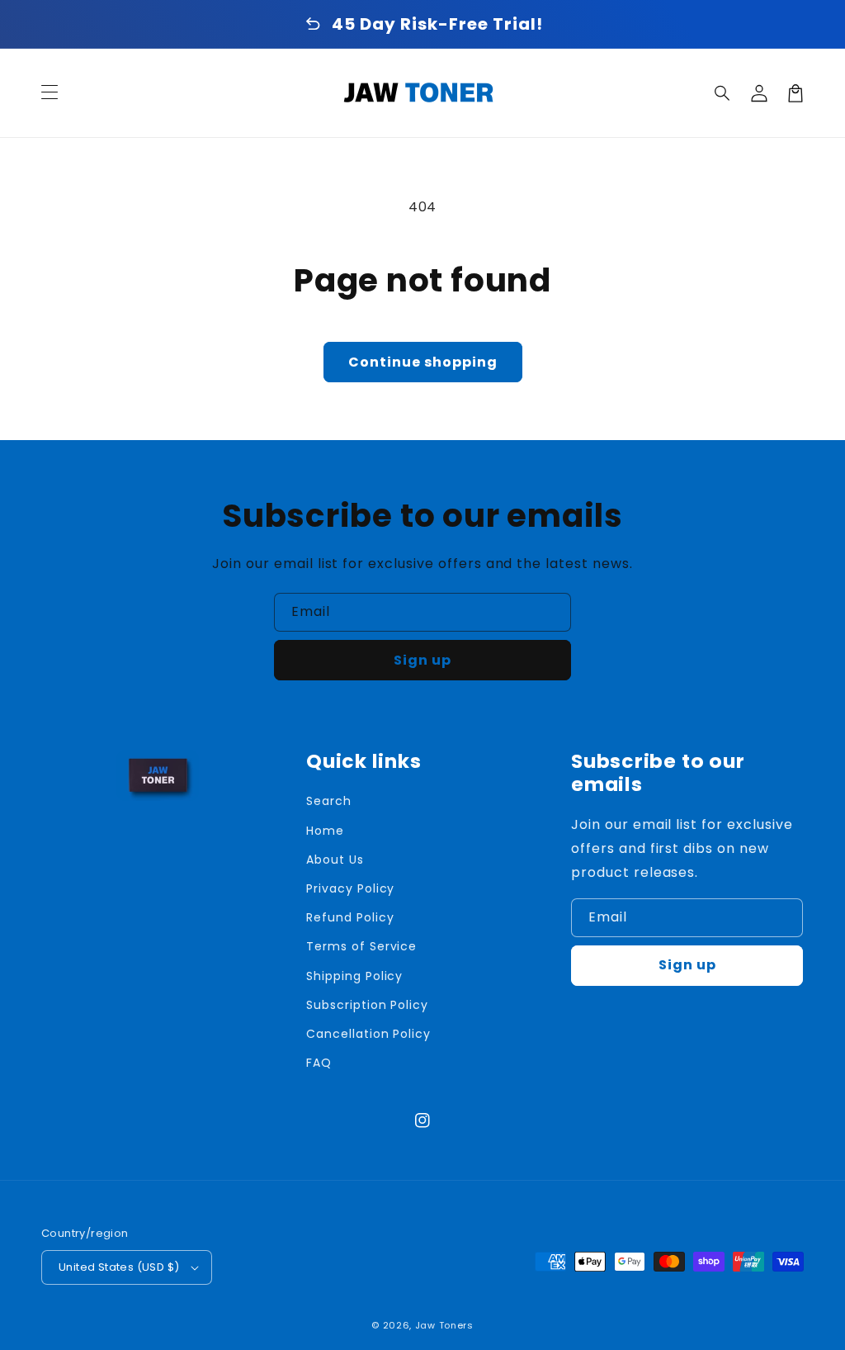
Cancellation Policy (368, 1034)
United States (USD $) (119, 1267)
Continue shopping (423, 362)
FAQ (319, 1062)
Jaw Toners (444, 1325)
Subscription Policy (367, 1005)
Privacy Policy (350, 888)
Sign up (422, 660)
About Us (335, 859)
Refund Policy (350, 917)
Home (325, 830)
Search (329, 801)
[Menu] (49, 93)
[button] (723, 93)
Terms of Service (361, 946)
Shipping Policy (354, 976)
